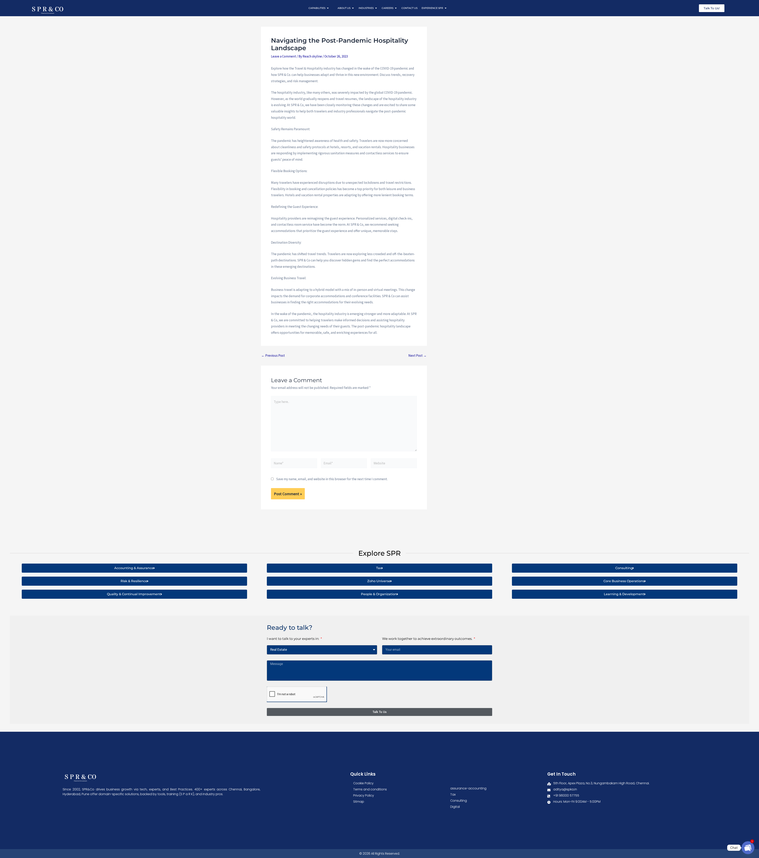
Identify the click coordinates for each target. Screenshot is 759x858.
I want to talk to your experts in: (293, 639)
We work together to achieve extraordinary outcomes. (427, 639)
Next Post (417, 355)
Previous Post (273, 355)
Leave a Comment (283, 56)
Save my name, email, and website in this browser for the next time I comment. (332, 479)
